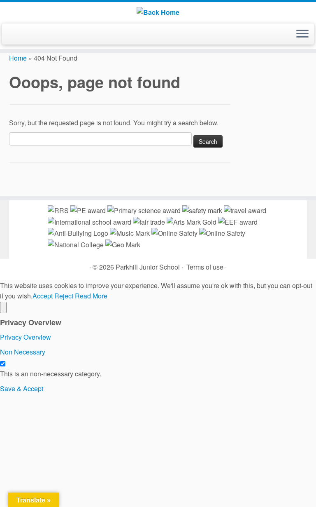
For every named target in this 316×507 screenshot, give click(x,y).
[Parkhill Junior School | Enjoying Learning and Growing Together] (158, 11)
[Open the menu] (302, 34)
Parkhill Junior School (148, 267)
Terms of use (204, 267)
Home (18, 58)
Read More (91, 295)
